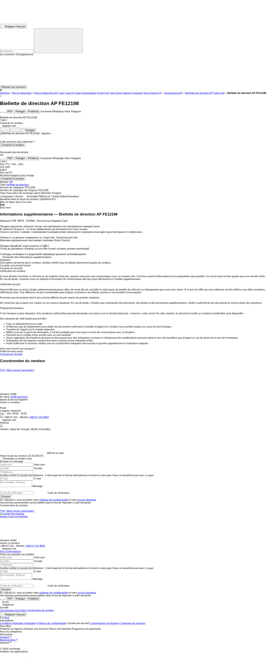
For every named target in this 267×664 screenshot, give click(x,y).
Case (61, 93)
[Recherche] (58, 40)
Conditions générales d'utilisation (18, 623)
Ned (6, 617)
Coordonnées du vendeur (40, 610)
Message (38, 486)
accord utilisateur (86, 500)
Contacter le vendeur (12, 145)
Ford (106, 93)
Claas (77, 93)
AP (11, 182)
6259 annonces (19, 396)
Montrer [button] (24, 417)
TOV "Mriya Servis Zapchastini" (17, 370)
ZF (160, 93)
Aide (22, 610)
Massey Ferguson (133, 93)
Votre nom (39, 464)
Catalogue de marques (132, 623)
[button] (133, 70)
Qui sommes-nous (10, 610)
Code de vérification (59, 493)
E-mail (37, 478)
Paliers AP (219, 93)
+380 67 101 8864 (39, 417)
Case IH (69, 93)
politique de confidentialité (53, 500)
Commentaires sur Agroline (105, 623)
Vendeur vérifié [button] (8, 394)
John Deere (116, 93)
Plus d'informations (10, 551)
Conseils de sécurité (11, 354)
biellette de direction (18, 184)
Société (38, 468)
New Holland (151, 93)
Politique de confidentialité (51, 623)
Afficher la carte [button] (55, 453)
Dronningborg (89, 93)
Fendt (100, 93)
